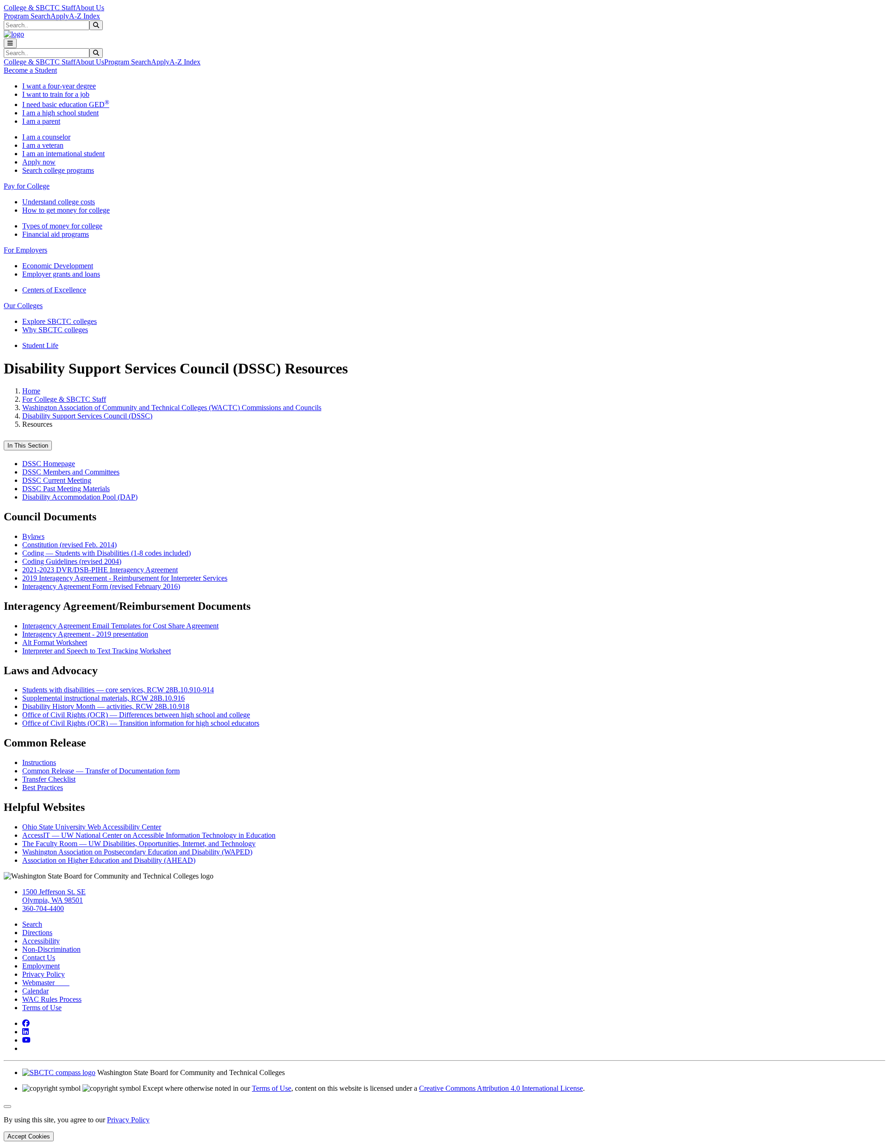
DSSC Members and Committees (70, 472)
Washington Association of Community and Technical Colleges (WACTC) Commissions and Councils (171, 407)
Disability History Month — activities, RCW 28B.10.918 (105, 706)
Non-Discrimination (51, 949)
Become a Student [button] (30, 70)
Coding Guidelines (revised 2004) (71, 561)
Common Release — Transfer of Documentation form (101, 771)
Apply (59, 16)
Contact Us (38, 958)
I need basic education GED (65, 104)
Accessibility (41, 941)
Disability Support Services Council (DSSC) (87, 416)
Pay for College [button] (27, 186)
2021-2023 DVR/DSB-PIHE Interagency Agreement (100, 570)
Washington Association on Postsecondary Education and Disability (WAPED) (137, 852)
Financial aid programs (55, 234)
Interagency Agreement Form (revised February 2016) (101, 586)
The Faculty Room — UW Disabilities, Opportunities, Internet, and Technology (139, 844)
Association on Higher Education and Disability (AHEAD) (108, 860)
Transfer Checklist (48, 779)
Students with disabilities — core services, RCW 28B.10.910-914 (118, 690)
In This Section (27, 445)
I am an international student (63, 154)
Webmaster (45, 983)
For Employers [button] (25, 250)
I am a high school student (60, 113)
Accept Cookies (28, 1136)
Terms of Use (42, 1008)
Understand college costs (58, 202)
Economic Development (57, 266)
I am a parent (41, 121)
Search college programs (58, 170)
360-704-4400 (43, 908)
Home (31, 391)
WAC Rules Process (51, 999)
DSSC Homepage (48, 464)
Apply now (39, 162)
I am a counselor (46, 137)
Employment (41, 966)
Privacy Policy (43, 974)
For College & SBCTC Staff (64, 399)
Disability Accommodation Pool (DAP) (80, 497)
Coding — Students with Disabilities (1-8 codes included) (106, 553)
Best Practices (42, 787)
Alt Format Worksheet (54, 642)
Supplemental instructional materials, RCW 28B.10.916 (103, 698)
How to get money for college (66, 210)
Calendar (35, 991)
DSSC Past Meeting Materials (66, 489)
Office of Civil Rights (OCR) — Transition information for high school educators (140, 723)
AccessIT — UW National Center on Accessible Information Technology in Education (148, 835)
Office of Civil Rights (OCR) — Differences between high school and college (136, 715)
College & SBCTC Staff (39, 8)
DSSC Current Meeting (56, 480)
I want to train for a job (55, 94)
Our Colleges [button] (23, 306)
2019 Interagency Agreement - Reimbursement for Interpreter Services (124, 578)
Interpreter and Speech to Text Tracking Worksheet (96, 651)
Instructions (39, 762)
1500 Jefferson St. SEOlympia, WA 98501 (54, 896)
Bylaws (33, 536)
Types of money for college (62, 226)
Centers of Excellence (54, 290)
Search (32, 924)
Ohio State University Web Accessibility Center (91, 827)
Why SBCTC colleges (55, 330)
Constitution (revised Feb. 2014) (69, 545)
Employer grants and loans (61, 274)
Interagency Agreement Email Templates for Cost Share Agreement (120, 626)
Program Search (27, 16)
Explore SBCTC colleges (59, 321)
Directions (37, 932)
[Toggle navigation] (10, 43)
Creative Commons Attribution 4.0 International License (501, 1088)
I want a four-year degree (59, 86)
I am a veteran (42, 145)
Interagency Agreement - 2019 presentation (85, 634)
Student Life (40, 345)
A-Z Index (84, 16)
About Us (89, 8)
